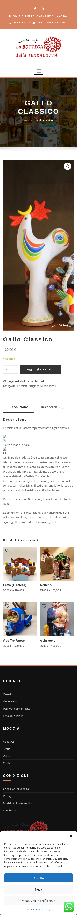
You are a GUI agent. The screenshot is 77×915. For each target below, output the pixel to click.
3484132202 (22, 22)
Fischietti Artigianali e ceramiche (36, 386)
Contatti (8, 763)
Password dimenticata (16, 708)
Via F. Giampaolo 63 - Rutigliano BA (40, 16)
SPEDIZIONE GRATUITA (53, 22)
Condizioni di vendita (16, 789)
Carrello (8, 694)
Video (6, 756)
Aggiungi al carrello (40, 369)
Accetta (38, 878)
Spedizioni (9, 810)
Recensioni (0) (52, 407)
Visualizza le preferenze (38, 901)
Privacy (46, 909)
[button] (71, 836)
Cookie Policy (32, 909)
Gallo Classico (44, 120)
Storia (6, 749)
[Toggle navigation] (39, 71)
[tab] (18, 408)
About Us (8, 741)
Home (28, 120)
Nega (38, 889)
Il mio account (11, 701)
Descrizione (18, 407)
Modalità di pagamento (17, 803)
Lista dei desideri (13, 716)
